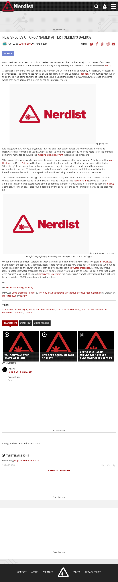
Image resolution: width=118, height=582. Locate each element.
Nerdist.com (63, 572)
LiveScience (24, 163)
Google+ (102, 44)
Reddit (108, 44)
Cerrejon (40, 309)
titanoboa (19, 312)
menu (113, 6)
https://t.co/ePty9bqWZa (26, 460)
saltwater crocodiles (80, 267)
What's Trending (41, 323)
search (96, 6)
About (34, 572)
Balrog (108, 65)
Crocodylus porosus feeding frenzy (83, 292)
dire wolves (105, 261)
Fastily (23, 295)
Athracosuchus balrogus (14, 309)
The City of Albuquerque (51, 292)
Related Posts (10, 323)
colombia (50, 309)
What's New (25, 323)
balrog (110, 183)
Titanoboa (84, 73)
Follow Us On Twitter (59, 470)
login (105, 6)
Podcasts (48, 572)
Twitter (92, 44)
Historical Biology (15, 287)
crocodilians (73, 309)
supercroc (7, 312)
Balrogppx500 (9, 295)
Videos (76, 572)
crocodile (61, 309)
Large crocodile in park (23, 292)
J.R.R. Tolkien (87, 309)
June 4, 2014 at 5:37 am (20, 371)
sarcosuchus (101, 309)
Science (8, 53)
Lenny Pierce (25, 43)
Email (113, 44)
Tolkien (28, 312)
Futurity (29, 287)
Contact (22, 572)
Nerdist (17, 6)
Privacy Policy (93, 572)
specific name (81, 180)
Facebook (97, 44)
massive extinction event (50, 154)
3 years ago (8, 465)
